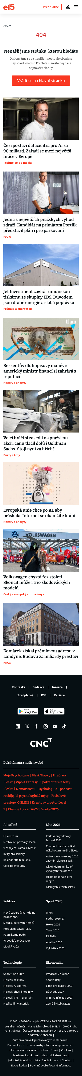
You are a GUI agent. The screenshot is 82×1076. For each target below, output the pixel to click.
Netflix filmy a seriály (16, 1003)
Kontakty (18, 687)
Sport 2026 (54, 901)
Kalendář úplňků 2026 (16, 860)
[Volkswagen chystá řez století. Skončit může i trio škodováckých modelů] (41, 550)
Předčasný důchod (57, 974)
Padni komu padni (14, 934)
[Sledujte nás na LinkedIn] (18, 726)
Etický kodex (19, 1065)
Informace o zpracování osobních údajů (33, 1050)
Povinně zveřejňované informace (50, 1065)
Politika (9, 901)
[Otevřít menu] (76, 7)
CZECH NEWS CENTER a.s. (56, 1021)
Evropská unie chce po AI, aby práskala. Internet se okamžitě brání (39, 513)
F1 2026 (51, 936)
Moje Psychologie (16, 775)
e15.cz (7, 26)
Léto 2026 (53, 825)
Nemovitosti (25, 789)
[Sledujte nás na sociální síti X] (27, 726)
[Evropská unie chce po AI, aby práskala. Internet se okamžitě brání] (41, 483)
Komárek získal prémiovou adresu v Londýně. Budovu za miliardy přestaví (40, 653)
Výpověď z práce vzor (16, 940)
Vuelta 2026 (50, 809)
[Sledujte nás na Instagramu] (45, 726)
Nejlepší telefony (13, 980)
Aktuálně (10, 825)
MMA (49, 912)
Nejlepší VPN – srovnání (18, 997)
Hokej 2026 (53, 924)
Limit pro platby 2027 (59, 986)
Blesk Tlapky (41, 775)
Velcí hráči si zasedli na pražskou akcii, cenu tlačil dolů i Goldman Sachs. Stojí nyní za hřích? (35, 443)
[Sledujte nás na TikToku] (64, 726)
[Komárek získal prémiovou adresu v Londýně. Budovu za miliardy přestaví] (41, 624)
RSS (43, 695)
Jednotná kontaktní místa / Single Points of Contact (40, 1060)
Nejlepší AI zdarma (14, 986)
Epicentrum (10, 836)
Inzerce (57, 687)
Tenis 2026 (52, 930)
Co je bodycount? (14, 866)
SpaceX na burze (13, 974)
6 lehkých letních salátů (60, 887)
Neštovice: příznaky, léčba (19, 842)
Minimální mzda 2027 (59, 997)
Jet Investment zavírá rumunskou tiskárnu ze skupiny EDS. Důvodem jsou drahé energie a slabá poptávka (38, 297)
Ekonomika (54, 962)
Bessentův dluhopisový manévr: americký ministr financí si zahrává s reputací (39, 371)
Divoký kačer (11, 946)
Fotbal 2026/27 (55, 918)
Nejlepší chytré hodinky (18, 992)
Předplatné (25, 695)
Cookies (66, 1050)
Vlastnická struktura (54, 1055)
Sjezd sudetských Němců (18, 923)
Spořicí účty (53, 980)
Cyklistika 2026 (55, 948)
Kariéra (59, 695)
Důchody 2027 (55, 992)
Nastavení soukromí (25, 1055)
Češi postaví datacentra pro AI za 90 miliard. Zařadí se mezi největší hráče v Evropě (37, 151)
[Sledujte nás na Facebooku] (36, 726)
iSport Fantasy (27, 782)
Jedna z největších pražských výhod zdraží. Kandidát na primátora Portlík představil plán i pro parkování (40, 225)
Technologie (12, 962)
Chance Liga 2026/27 (23, 809)
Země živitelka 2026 (58, 1003)
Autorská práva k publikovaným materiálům (39, 1040)
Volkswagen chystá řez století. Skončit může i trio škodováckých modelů (36, 582)
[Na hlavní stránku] (9, 6)
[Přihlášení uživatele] (67, 7)
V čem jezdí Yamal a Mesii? (19, 848)
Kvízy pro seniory (14, 854)
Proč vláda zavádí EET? (17, 929)
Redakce (38, 687)
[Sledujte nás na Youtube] (55, 726)
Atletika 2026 (54, 942)
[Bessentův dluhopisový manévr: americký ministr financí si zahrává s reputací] (41, 339)
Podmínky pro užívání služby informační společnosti (39, 1045)
